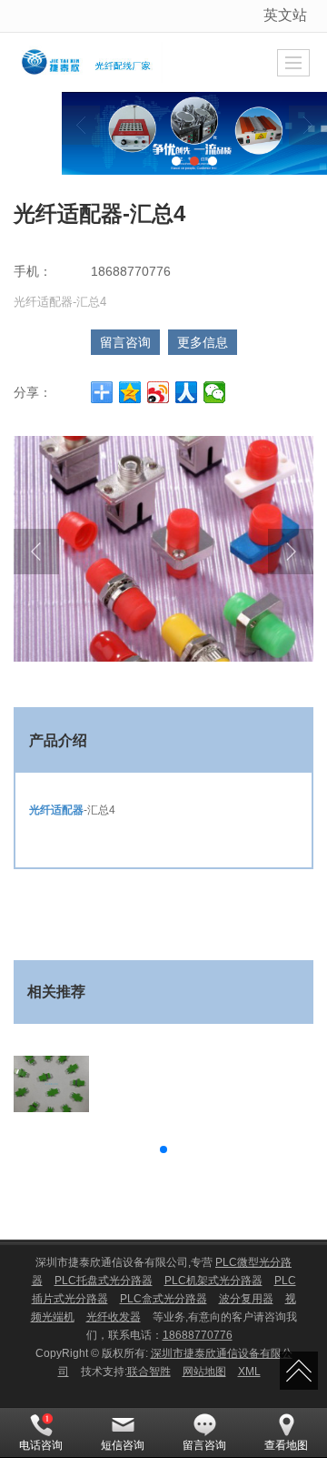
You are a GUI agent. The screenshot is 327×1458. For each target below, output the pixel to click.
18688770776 (198, 1335)
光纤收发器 (113, 1317)
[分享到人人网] (186, 392)
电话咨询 (41, 1445)
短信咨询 (122, 1445)
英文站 (285, 15)
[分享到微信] (214, 392)
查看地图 (286, 1445)
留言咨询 (125, 342)
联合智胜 (149, 1371)
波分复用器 (246, 1298)
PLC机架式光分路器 (213, 1280)
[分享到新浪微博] (158, 392)
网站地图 (204, 1371)
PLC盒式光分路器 (163, 1298)
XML (249, 1371)
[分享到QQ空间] (130, 392)
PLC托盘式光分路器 (103, 1280)
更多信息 (202, 342)
